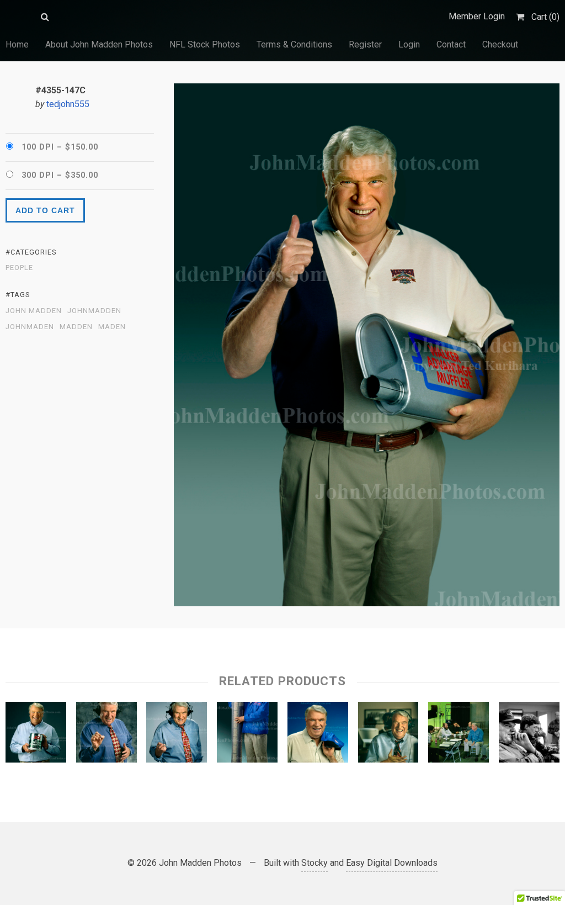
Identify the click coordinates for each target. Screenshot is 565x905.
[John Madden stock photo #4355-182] (529, 735)
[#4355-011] (106, 735)
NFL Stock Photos (204, 44)
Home (17, 44)
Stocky (314, 863)
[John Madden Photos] (18, 16)
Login (409, 44)
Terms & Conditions (294, 44)
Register (365, 44)
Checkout (500, 44)
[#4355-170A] (458, 735)
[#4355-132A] (317, 735)
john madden (34, 311)
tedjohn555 (67, 104)
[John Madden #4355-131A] (247, 735)
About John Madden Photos (99, 44)
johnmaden (30, 327)
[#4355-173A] (388, 735)
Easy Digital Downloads (392, 863)
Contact (451, 44)
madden (76, 327)
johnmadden (94, 311)
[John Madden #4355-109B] (176, 735)
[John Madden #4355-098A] (36, 735)
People (19, 268)
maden (112, 327)
